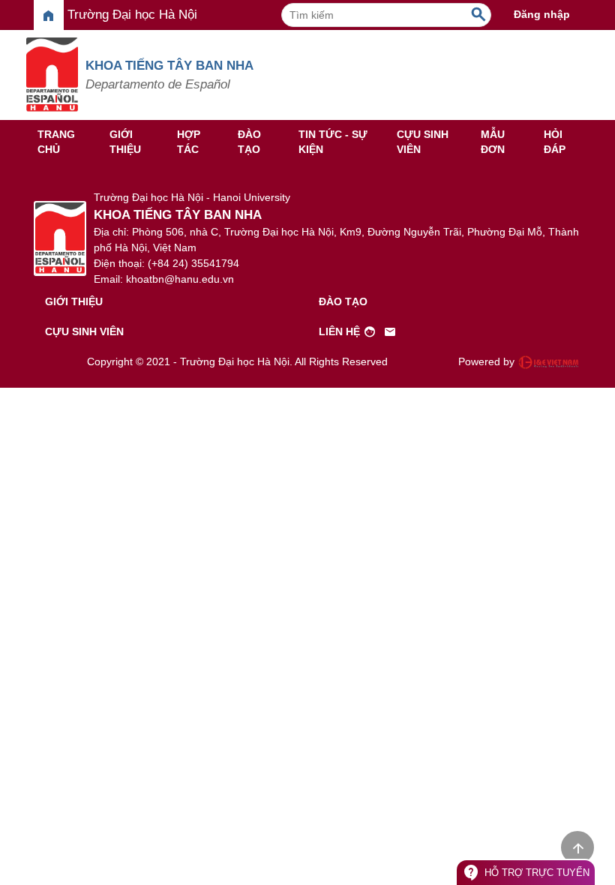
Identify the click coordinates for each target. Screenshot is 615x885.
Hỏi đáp (555, 141)
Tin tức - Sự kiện (333, 141)
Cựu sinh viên (422, 141)
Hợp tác (188, 141)
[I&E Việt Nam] (548, 362)
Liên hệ (358, 332)
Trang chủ (56, 141)
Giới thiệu (125, 141)
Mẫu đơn (493, 141)
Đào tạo (249, 141)
